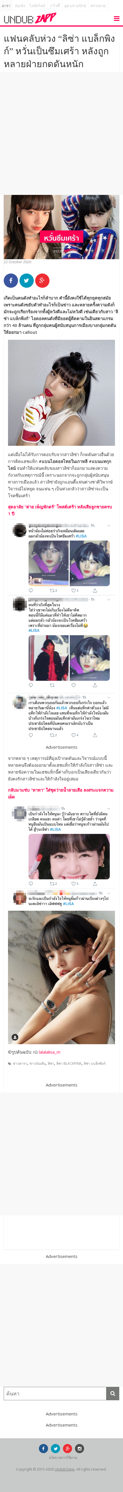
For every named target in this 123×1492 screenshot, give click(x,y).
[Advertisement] (61, 133)
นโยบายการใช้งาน (63, 1457)
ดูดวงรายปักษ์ (75, 6)
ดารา (6, 6)
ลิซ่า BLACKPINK (69, 1063)
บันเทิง (20, 6)
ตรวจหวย (98, 6)
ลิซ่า (51, 1063)
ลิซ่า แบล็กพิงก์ (95, 1063)
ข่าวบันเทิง (37, 1063)
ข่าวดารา (20, 1063)
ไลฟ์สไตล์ (37, 6)
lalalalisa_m (49, 1052)
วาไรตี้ (54, 6)
